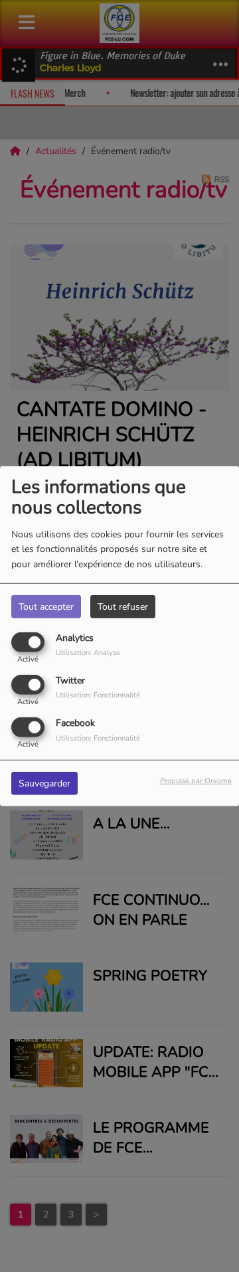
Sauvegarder (44, 783)
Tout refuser (123, 606)
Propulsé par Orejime (196, 781)
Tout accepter (46, 606)
